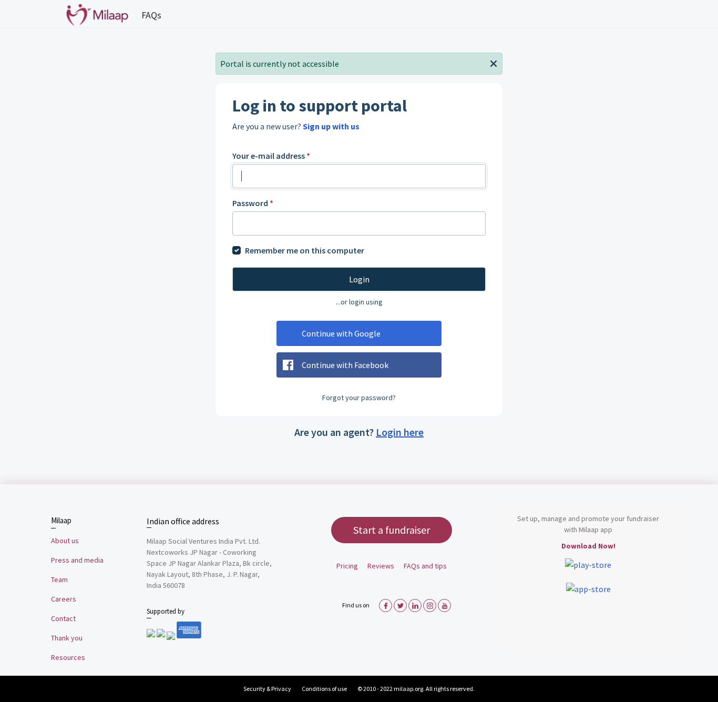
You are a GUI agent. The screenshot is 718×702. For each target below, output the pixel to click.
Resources (68, 657)
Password (252, 203)
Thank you (67, 638)
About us (65, 540)
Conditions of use (325, 689)
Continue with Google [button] (341, 333)
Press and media (77, 560)
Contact (63, 618)
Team (59, 579)
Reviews (380, 566)
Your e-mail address (271, 155)
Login (359, 279)
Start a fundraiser (391, 529)
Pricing (347, 566)
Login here (400, 432)
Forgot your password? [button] (359, 397)
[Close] (493, 62)
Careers (63, 599)
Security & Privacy (267, 689)
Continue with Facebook (345, 365)
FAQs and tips (425, 566)
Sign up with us (331, 126)
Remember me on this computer (304, 250)
